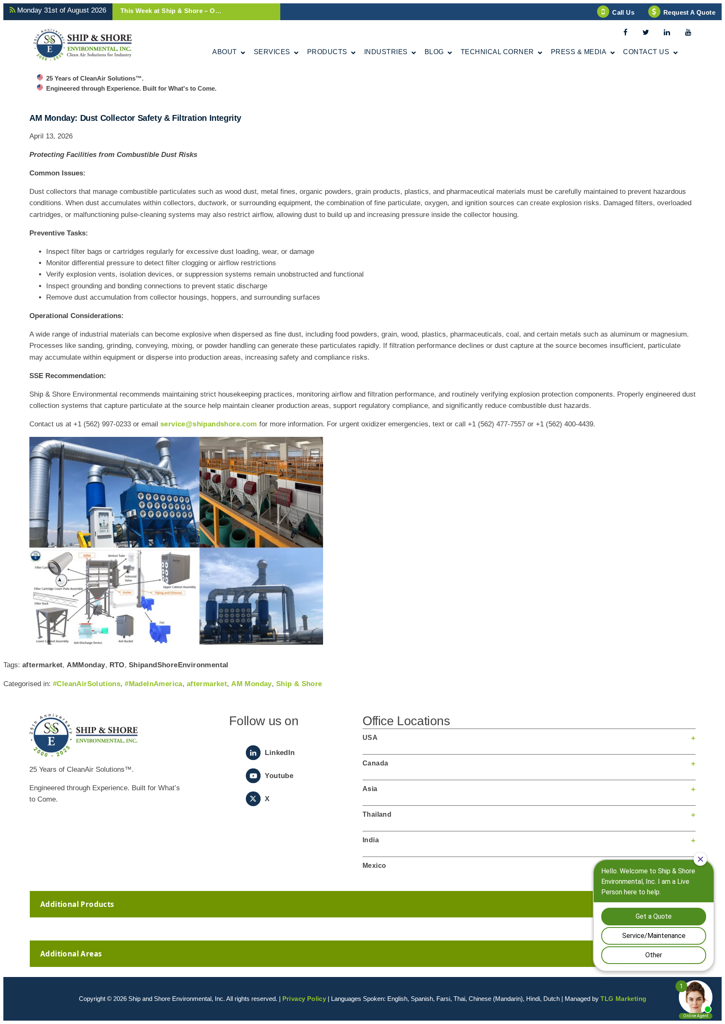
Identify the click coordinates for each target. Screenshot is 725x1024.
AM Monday (251, 684)
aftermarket (42, 665)
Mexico (374, 865)
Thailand (376, 814)
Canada (375, 763)
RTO (117, 665)
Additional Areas (71, 954)
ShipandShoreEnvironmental (179, 665)
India (370, 840)
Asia (370, 788)
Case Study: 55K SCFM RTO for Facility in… (188, 10)
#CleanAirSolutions (86, 684)
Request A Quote (689, 12)
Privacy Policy (304, 998)
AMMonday (86, 665)
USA (370, 737)
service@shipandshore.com (208, 424)
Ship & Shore (299, 684)
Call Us (623, 12)
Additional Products (77, 904)
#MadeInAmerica (154, 684)
